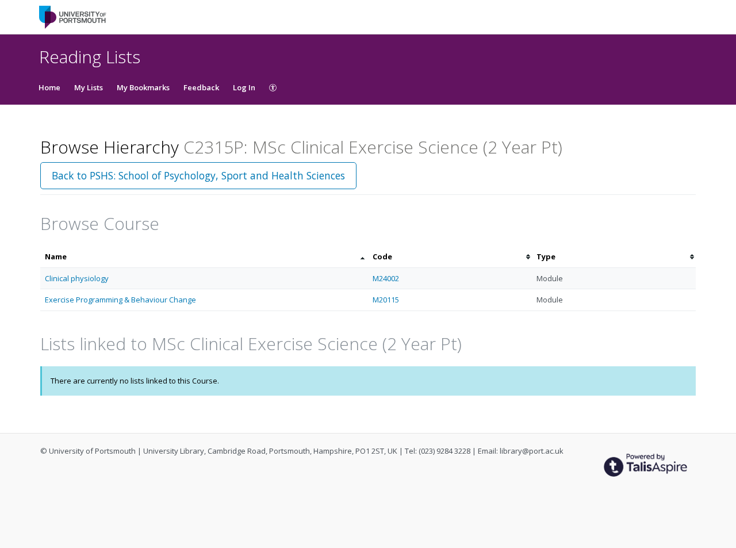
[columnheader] (204, 256)
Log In (244, 87)
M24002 (386, 278)
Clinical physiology (77, 278)
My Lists (88, 87)
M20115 (386, 299)
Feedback (201, 87)
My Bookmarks (143, 87)
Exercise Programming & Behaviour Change (120, 299)
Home (49, 87)
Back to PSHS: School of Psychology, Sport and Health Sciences (198, 175)
